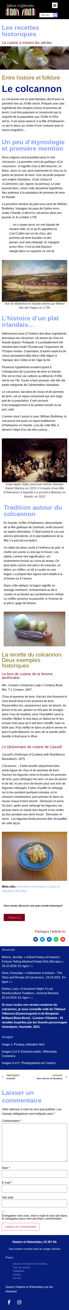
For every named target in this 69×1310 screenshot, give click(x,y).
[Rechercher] (55, 15)
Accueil (17, 1278)
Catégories (18, 1271)
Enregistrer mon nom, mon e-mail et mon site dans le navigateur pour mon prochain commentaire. (34, 1217)
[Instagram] (19, 1302)
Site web (7, 1197)
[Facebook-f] (9, 1302)
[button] (55, 5)
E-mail (7, 1182)
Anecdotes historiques (31, 886)
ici (31, 966)
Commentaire (11, 1120)
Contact (17, 1274)
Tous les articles (21, 1267)
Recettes (21, 891)
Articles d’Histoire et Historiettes (30, 1263)
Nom (6, 1168)
